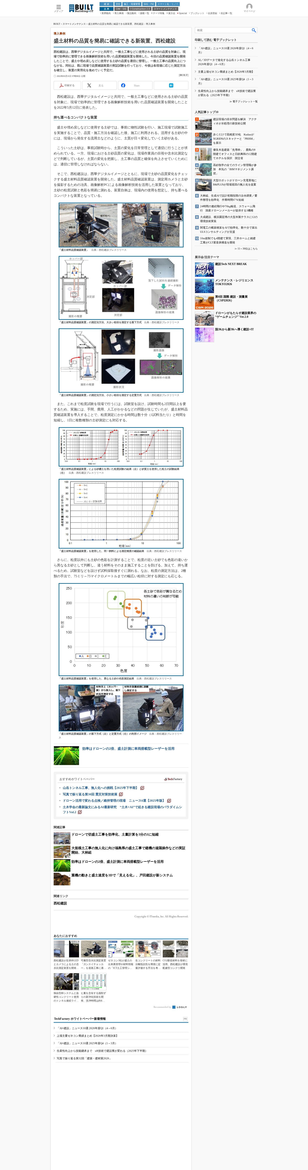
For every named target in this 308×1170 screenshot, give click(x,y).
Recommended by (163, 1007)
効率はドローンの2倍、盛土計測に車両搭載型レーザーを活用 (128, 748)
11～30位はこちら (248, 248)
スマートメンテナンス (74, 24)
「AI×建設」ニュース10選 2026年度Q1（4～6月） (87, 1028)
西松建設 (60, 903)
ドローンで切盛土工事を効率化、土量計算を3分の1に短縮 (115, 834)
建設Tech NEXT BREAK (231, 264)
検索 (254, 30)
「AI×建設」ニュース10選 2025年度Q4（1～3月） (87, 1043)
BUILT (56, 24)
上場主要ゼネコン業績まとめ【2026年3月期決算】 (88, 1035)
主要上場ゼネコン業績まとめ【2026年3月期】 (226, 71)
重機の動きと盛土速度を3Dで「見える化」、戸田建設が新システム (122, 875)
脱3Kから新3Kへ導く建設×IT (234, 329)
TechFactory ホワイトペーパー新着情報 (80, 1018)
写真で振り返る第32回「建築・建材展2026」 (84, 1058)
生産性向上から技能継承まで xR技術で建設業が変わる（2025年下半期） (102, 1050)
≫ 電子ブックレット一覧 (243, 101)
